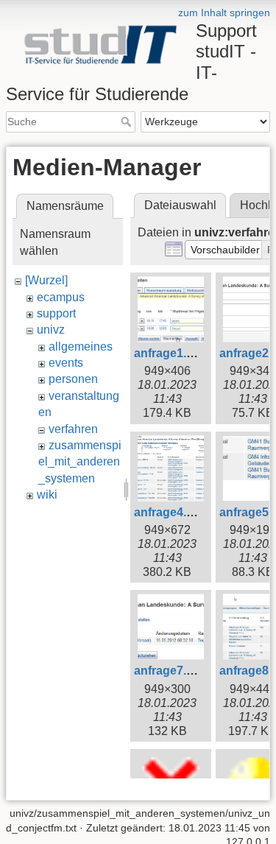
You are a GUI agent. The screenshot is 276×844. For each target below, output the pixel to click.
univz (51, 329)
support (56, 313)
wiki (47, 494)
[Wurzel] (46, 280)
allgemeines (81, 346)
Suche (128, 121)
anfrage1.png (171, 353)
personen (73, 379)
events (66, 362)
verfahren (73, 429)
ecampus (61, 297)
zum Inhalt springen (224, 12)
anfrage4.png (171, 512)
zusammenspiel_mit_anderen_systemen (79, 462)
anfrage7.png (171, 670)
